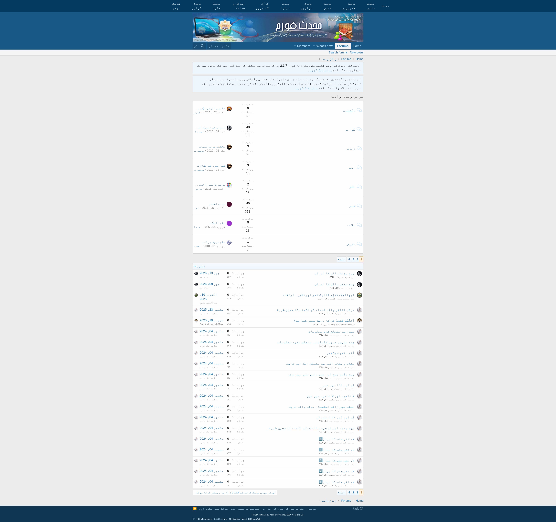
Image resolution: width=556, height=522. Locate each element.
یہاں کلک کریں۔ (306, 88)
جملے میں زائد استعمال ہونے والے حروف (322, 406)
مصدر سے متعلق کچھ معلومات (332, 331)
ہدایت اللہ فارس (345, 313)
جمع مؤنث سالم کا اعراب (335, 273)
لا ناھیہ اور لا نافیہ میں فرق (331, 396)
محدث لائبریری (348, 6)
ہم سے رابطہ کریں (303, 508)
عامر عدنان (194, 188)
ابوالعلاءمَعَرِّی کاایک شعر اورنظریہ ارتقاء (318, 295)
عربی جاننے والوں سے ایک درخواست (200, 184)
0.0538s (218, 519)
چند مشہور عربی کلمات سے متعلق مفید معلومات (316, 342)
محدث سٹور (371, 6)
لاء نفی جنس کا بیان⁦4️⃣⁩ (337, 449)
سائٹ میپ (221, 508)
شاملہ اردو (175, 6)
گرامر (350, 129)
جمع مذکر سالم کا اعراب (335, 284)
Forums (343, 46)
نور (196, 207)
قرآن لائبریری (262, 6)
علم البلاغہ (217, 222)
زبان (351, 148)
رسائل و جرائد (239, 6)
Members (303, 46)
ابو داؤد (197, 131)
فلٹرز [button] (201, 266)
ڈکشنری (349, 110)
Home (357, 46)
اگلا (342, 259)
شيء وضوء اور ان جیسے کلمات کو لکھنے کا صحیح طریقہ (311, 428)
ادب (352, 167)
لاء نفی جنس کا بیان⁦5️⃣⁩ (337, 439)
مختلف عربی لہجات (212, 146)
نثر (352, 186)
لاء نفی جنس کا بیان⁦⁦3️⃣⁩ (337, 460)
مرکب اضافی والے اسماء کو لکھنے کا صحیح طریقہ (315, 310)
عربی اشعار (217, 203)
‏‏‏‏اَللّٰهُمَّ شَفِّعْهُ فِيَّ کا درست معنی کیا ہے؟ (324, 320)
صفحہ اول (205, 508)
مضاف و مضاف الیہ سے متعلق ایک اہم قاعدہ (320, 363)
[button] (314, 46)
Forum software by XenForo (278, 515)
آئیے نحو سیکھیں (341, 353)
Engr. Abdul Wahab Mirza (343, 324)
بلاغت (351, 225)
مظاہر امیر (194, 112)
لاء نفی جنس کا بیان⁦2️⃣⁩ (337, 471)
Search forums (338, 52)
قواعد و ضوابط (278, 508)
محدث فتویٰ (327, 6)
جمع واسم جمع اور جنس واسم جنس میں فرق (322, 374)
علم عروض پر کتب (213, 242)
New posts (356, 52)
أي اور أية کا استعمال (336, 417)
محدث (385, 6)
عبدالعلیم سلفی (346, 298)
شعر (352, 206)
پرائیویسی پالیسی (251, 508)
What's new (324, 46)
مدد (233, 508)
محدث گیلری (196, 6)
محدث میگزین (306, 6)
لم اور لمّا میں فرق (339, 385)
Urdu (356, 508)
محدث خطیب (217, 6)
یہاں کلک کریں (321, 70)
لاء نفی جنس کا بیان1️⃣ (337, 482)
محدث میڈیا (285, 6)
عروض (351, 244)
